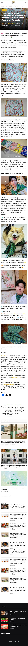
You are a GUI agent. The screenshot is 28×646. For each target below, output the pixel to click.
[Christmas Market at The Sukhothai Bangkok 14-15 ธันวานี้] (14, 478)
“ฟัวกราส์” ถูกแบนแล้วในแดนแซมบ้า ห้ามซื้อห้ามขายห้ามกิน (18, 612)
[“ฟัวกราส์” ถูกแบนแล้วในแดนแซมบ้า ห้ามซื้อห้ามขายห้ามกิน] (4, 613)
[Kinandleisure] (13, 2)
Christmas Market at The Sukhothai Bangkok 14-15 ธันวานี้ (13, 488)
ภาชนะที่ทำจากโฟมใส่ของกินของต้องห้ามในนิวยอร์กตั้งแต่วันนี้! (18, 625)
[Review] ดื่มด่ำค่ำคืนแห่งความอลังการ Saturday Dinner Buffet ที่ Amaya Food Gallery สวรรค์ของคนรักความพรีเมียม (18, 507)
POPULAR (3, 503)
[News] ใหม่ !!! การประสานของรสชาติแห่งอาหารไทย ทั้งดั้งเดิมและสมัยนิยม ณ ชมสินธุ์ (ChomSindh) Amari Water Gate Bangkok (20, 409)
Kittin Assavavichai (10, 23)
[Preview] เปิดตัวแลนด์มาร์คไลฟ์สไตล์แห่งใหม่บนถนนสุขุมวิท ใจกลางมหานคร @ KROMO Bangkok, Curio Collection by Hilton (13, 442)
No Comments (18, 25)
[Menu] (2, 2)
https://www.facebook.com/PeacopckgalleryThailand (13, 313)
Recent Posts (4, 502)
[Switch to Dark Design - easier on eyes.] (24, 2)
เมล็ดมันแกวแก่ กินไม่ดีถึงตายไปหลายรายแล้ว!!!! (17, 619)
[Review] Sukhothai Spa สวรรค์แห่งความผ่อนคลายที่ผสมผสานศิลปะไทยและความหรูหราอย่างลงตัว (14, 466)
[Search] (26, 2)
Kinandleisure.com (5, 355)
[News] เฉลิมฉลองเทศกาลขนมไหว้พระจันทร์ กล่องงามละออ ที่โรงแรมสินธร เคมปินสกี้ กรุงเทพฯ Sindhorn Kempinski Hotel (18, 535)
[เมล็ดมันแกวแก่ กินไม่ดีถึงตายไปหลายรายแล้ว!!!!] (4, 620)
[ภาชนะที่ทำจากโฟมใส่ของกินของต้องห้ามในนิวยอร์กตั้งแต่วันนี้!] (4, 626)
